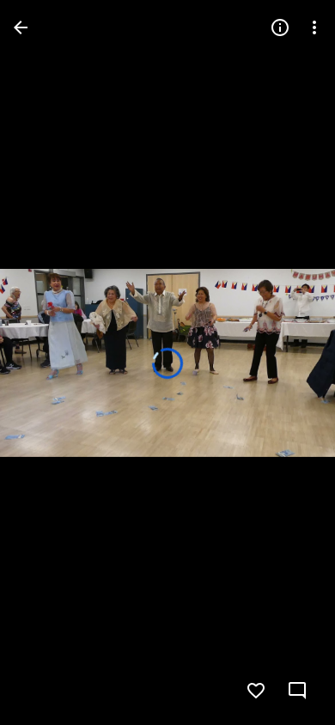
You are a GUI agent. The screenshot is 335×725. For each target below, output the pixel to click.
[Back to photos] (20, 27)
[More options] (314, 27)
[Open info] (280, 27)
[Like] (256, 690)
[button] (48, 362)
